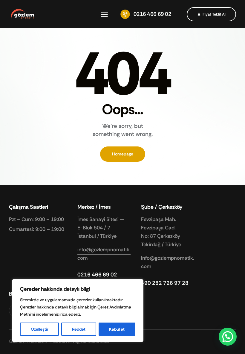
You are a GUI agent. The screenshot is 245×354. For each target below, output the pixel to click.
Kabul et (117, 329)
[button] (104, 14)
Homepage (122, 154)
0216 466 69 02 (97, 274)
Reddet (78, 329)
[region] (77, 310)
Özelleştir (39, 329)
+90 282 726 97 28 (165, 283)
